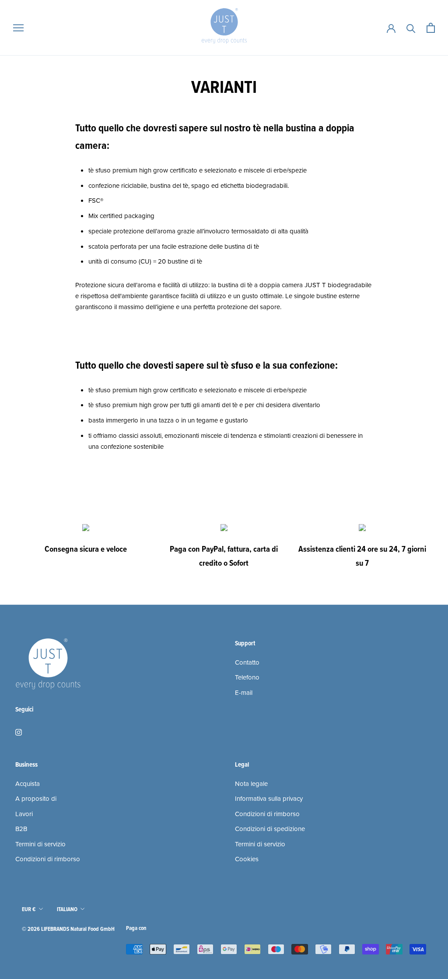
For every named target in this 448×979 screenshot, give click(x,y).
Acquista (27, 784)
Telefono (247, 677)
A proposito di (35, 798)
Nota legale (251, 784)
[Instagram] (18, 731)
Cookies (247, 859)
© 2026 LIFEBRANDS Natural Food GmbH (68, 929)
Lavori (24, 814)
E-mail (243, 692)
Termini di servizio (40, 844)
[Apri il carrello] (431, 28)
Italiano (67, 909)
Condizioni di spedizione (270, 829)
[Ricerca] (411, 27)
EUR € (29, 909)
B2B (21, 829)
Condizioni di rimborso (47, 859)
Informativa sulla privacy (269, 798)
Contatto (247, 662)
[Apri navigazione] (18, 28)
